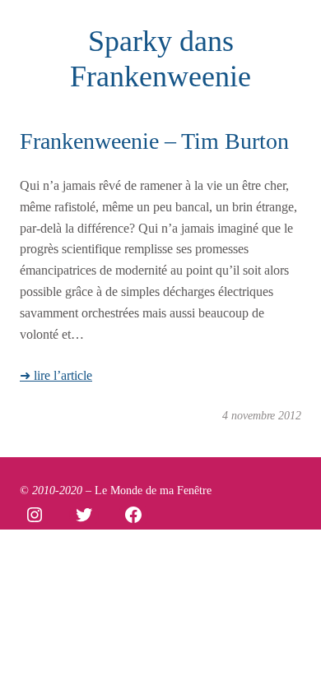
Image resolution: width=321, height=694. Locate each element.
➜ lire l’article (56, 375)
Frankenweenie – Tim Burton (154, 141)
